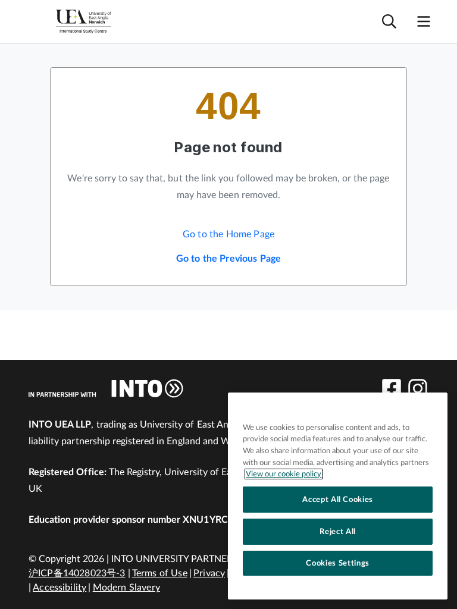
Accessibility (59, 587)
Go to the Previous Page (228, 258)
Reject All (338, 532)
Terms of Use (159, 573)
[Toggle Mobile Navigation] (424, 21)
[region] (337, 496)
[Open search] (389, 21)
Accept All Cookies (337, 499)
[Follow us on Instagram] (417, 388)
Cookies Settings (338, 563)
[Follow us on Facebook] (391, 388)
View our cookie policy (283, 474)
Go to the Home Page (228, 234)
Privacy (209, 573)
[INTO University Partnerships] (106, 388)
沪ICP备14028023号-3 (77, 573)
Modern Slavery (126, 587)
